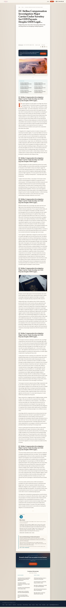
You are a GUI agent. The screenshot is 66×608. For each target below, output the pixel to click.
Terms (40, 604)
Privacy (37, 604)
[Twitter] (55, 1)
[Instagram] (58, 1)
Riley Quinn (21, 45)
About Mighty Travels (28, 532)
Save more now (33, 563)
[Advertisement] (33, 35)
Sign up (52, 1)
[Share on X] (41, 47)
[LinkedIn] (61, 1)
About (21, 547)
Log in (48, 1)
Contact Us (14, 604)
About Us (10, 604)
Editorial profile (22, 532)
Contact (33, 532)
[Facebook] (56, 1)
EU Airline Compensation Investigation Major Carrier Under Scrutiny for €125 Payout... (26, 84)
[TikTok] (63, 1)
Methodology (27, 547)
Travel (22, 7)
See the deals (43, 53)
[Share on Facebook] (43, 47)
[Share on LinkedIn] (45, 47)
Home (19, 7)
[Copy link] (46, 47)
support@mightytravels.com (54, 604)
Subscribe (43, 604)
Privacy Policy (19, 604)
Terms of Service (25, 604)
